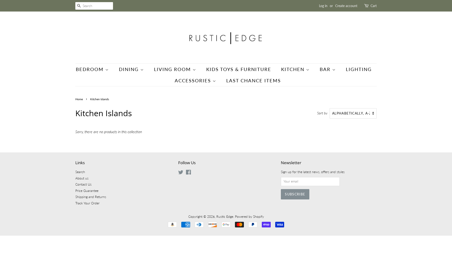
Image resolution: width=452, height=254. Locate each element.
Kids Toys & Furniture (238, 69)
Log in (323, 6)
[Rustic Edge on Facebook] (188, 173)
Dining (129, 69)
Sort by (322, 113)
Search (80, 172)
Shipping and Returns (90, 197)
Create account (346, 6)
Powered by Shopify (249, 216)
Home (79, 99)
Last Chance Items (253, 80)
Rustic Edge (224, 216)
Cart (374, 6)
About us (82, 178)
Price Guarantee (86, 191)
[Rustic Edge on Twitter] (180, 173)
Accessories (194, 80)
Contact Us (83, 184)
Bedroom (90, 69)
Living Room (173, 69)
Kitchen (293, 69)
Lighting (359, 69)
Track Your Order (87, 203)
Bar (326, 69)
